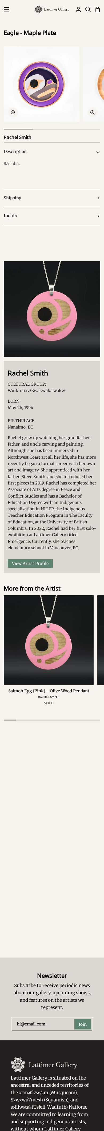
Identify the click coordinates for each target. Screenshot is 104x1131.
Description (15, 151)
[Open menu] (5, 9)
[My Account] (76, 9)
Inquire (11, 215)
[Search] (86, 9)
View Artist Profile (30, 563)
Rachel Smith (48, 697)
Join (83, 1024)
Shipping (12, 197)
